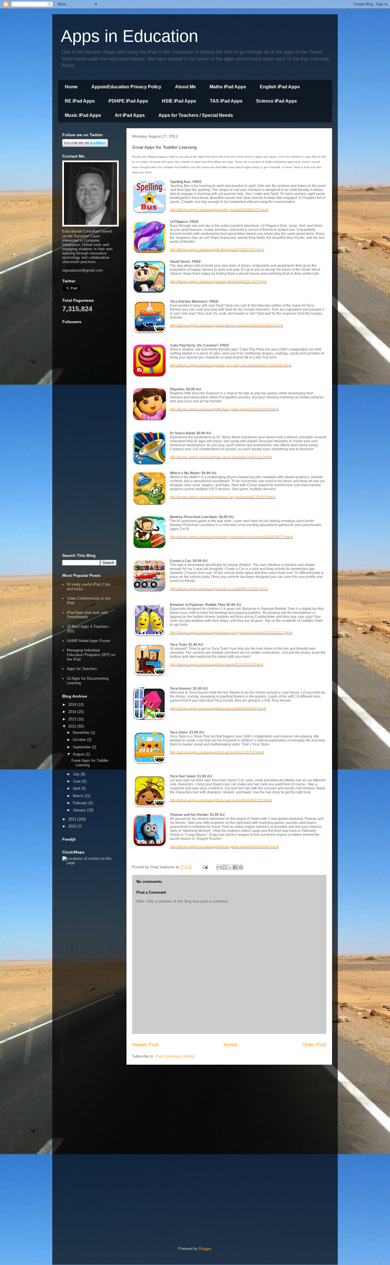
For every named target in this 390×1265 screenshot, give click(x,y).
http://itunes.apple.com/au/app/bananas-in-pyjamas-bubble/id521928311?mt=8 (231, 633)
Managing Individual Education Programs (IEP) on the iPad (91, 654)
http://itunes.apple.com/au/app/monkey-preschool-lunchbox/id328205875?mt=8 (231, 537)
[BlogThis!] (224, 867)
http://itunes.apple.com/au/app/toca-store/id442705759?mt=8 (217, 752)
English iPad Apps (280, 86)
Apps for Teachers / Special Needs (195, 115)
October (80, 740)
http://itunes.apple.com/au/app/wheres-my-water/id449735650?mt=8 (223, 497)
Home (71, 86)
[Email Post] (205, 867)
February (81, 803)
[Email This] (219, 867)
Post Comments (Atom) (174, 1056)
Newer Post (145, 1045)
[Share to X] (230, 867)
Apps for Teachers (82, 669)
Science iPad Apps (276, 101)
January (80, 810)
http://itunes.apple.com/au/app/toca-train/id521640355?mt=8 (216, 665)
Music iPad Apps (83, 115)
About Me (185, 86)
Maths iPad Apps (228, 86)
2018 (72, 704)
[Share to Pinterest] (241, 867)
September (82, 747)
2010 (72, 826)
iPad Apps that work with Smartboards (87, 614)
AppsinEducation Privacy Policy (126, 86)
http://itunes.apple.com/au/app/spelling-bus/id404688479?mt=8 (219, 210)
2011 (72, 819)
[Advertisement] (89, 461)
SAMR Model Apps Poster (88, 641)
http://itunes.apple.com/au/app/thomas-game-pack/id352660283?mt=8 (224, 409)
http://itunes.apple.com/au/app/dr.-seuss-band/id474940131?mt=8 (221, 457)
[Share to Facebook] (235, 867)
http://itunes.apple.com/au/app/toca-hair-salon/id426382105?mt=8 (221, 800)
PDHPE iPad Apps (128, 101)
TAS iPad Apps (226, 101)
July (77, 774)
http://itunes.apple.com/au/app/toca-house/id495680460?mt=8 (218, 708)
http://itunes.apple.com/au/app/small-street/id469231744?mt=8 (218, 282)
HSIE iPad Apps (179, 101)
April (77, 788)
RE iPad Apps (80, 101)
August (79, 754)
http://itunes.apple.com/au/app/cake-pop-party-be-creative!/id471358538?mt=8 (231, 365)
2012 (72, 726)
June (77, 781)
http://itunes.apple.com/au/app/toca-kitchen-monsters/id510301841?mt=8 (226, 325)
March (78, 796)
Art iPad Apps (130, 115)
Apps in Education (129, 36)
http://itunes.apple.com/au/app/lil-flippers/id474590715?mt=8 (217, 250)
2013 (72, 719)
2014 (72, 712)
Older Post (314, 1045)
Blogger (205, 1248)
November (82, 732)
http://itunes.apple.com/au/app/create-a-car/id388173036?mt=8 (219, 589)
